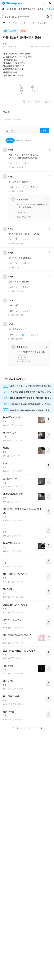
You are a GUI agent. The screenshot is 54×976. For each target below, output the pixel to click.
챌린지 (40, 9)
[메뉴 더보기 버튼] (4, 23)
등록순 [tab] (28, 140)
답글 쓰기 (26, 163)
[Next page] (41, 728)
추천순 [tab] (10, 140)
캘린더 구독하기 (26, 9)
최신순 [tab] (19, 140)
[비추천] (17, 163)
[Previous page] (13, 728)
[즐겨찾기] (25, 379)
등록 (44, 130)
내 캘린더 (11, 9)
